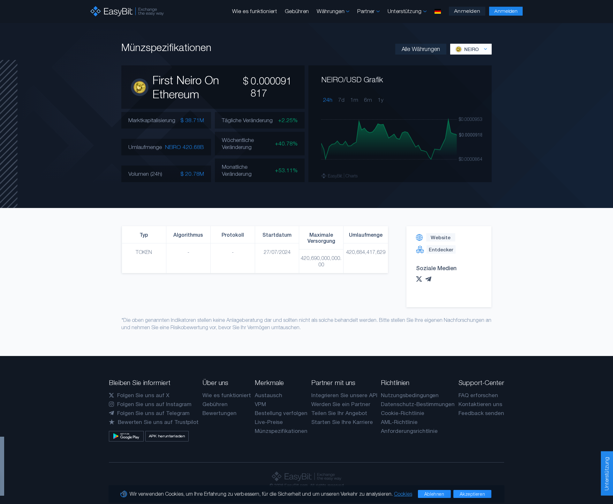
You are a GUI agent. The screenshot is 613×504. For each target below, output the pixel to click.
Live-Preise (269, 422)
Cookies (403, 494)
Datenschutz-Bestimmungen (418, 404)
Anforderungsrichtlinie (409, 431)
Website (440, 237)
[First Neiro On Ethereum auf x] (420, 279)
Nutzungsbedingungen (410, 395)
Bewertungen (219, 413)
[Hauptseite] (127, 11)
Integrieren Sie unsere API (344, 395)
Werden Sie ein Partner (340, 404)
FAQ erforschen (478, 395)
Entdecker (441, 249)
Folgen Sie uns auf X (143, 395)
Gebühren (297, 11)
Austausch (268, 395)
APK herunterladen (167, 436)
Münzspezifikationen (281, 431)
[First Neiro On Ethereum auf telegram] (430, 279)
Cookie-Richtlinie (402, 413)
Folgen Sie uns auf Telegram (153, 413)
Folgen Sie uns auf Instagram (154, 404)
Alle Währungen (421, 49)
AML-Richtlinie (399, 422)
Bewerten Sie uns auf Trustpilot (158, 422)
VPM (260, 404)
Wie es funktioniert (254, 11)
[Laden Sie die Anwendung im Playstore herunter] (126, 436)
